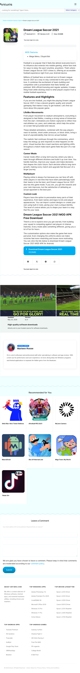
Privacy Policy (41, 668)
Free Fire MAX (36, 642)
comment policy (37, 563)
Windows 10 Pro (36, 608)
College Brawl (36, 650)
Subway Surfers (36, 630)
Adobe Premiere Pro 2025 (40, 596)
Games (15, 20)
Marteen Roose (25, 348)
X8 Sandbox (10, 634)
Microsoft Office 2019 (38, 604)
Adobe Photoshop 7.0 (38, 592)
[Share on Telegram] (45, 261)
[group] (28, 300)
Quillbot (8, 642)
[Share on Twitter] (36, 261)
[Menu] (75, 4)
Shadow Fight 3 (36, 634)
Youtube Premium (12, 630)
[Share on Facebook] (28, 261)
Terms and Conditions (53, 668)
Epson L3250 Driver (63, 600)
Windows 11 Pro (36, 613)
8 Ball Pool (34, 655)
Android (10, 20)
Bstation (9, 655)
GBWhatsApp (10, 650)
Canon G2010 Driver (63, 604)
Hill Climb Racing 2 (37, 638)
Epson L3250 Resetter (64, 613)
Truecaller (9, 638)
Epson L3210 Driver (63, 592)
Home (4, 20)
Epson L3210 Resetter (64, 608)
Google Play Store (12, 646)
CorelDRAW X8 (36, 600)
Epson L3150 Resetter (64, 617)
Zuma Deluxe (35, 617)
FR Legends (35, 646)
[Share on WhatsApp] (54, 261)
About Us (33, 668)
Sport (20, 20)
